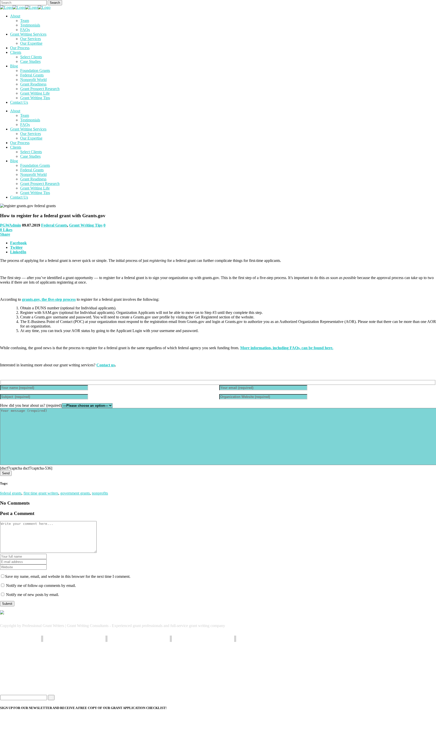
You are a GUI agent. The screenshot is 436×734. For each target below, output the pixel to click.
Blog (14, 679)
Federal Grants (54, 225)
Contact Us (19, 686)
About (15, 652)
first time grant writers (40, 493)
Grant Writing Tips (85, 225)
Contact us (105, 365)
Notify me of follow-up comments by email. (41, 585)
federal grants (10, 493)
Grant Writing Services (28, 659)
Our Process (20, 665)
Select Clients (21, 672)
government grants (75, 493)
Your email (8, 720)
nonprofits (100, 493)
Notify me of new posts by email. (32, 594)
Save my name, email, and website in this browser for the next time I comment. (67, 576)
